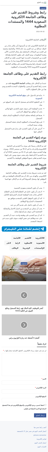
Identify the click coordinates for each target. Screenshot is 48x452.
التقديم (27, 238)
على (8, 243)
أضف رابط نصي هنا (40, 427)
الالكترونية (39, 238)
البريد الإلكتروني (40, 388)
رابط (17, 243)
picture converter (40, 435)
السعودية (43, 8)
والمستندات (38, 248)
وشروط (26, 248)
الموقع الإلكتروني (40, 396)
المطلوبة (27, 243)
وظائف (14, 248)
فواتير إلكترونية (41, 439)
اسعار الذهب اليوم (40, 443)
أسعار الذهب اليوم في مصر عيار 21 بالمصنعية (31, 431)
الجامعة (16, 238)
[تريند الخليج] (41, 3)
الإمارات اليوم (42, 447)
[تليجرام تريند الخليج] (24, 229)
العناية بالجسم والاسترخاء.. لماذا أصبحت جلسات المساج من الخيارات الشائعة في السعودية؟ (24, 270)
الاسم (43, 379)
